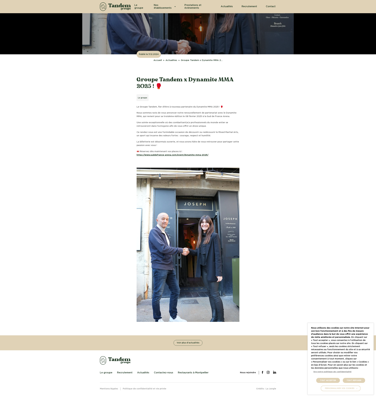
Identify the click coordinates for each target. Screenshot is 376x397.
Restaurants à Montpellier (193, 372)
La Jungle (271, 389)
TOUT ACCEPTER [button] (328, 380)
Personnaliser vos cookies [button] (339, 388)
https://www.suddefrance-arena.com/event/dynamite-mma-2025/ (172, 155)
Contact (271, 6)
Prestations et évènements (192, 6)
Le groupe (138, 6)
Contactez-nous (163, 372)
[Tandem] (115, 6)
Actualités (227, 6)
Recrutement (249, 6)
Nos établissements (163, 6)
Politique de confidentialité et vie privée (144, 389)
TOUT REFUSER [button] (354, 380)
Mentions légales (109, 389)
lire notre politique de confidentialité (332, 372)
